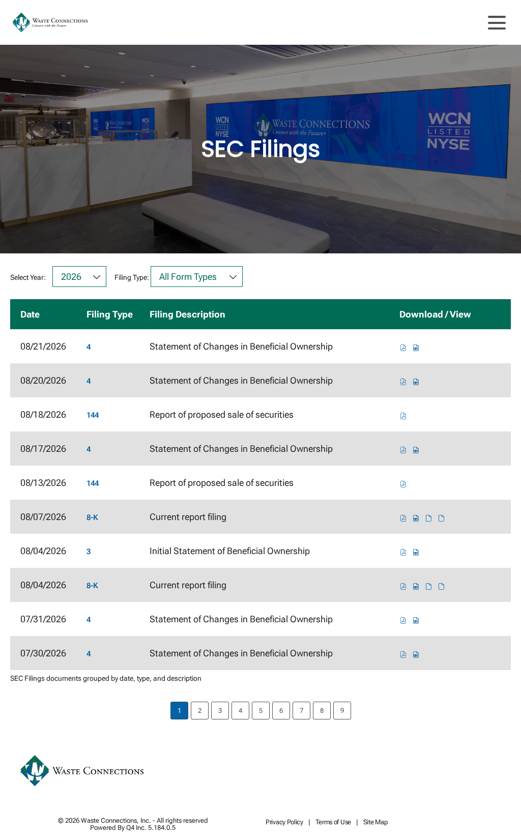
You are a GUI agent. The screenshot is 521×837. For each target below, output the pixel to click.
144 (92, 415)
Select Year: (28, 277)
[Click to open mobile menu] (497, 22)
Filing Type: (131, 277)
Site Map (375, 822)
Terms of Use (333, 822)
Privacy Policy (284, 822)
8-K (92, 517)
